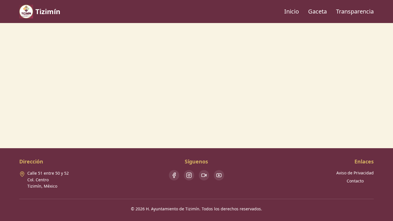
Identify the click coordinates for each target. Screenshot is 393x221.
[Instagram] (189, 175)
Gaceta (317, 11)
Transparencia (355, 11)
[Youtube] (219, 175)
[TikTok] (204, 175)
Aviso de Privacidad (355, 173)
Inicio (291, 11)
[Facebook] (174, 175)
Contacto (355, 181)
